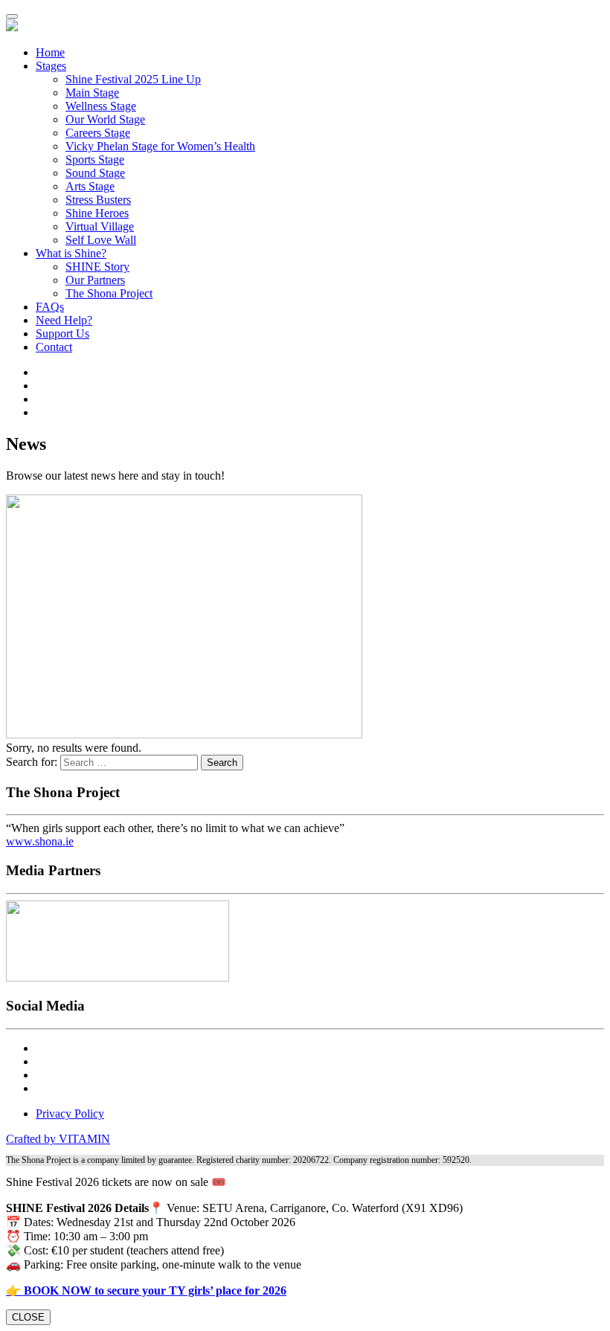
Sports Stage (94, 159)
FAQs (50, 306)
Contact (54, 347)
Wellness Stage (100, 106)
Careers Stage (97, 132)
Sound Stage (95, 173)
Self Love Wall (100, 239)
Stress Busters (98, 199)
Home (50, 52)
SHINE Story (97, 266)
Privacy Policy (70, 1113)
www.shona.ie (40, 841)
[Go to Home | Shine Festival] (12, 27)
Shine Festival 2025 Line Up (133, 79)
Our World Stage (105, 119)
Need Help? (64, 320)
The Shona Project (108, 293)
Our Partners (95, 280)
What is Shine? (71, 253)
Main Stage (92, 92)
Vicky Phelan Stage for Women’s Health (160, 146)
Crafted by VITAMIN (58, 1138)
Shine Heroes (97, 213)
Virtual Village (99, 226)
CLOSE (28, 1317)
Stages (51, 65)
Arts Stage (90, 186)
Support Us (62, 333)
